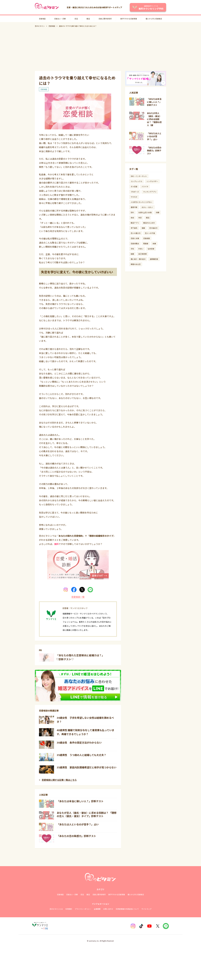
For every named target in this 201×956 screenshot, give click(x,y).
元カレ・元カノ (147, 207)
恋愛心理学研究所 (105, 18)
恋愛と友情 (135, 238)
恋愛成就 (146, 238)
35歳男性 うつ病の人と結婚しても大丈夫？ (81, 755)
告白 (132, 217)
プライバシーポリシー (83, 909)
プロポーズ (135, 191)
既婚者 (145, 243)
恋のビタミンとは (56, 909)
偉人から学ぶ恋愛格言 (154, 18)
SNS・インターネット (139, 176)
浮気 (132, 248)
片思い (140, 248)
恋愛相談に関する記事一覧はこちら (59, 779)
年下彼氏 (134, 228)
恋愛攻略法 (135, 243)
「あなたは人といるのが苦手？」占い (78, 824)
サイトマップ (146, 909)
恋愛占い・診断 (60, 18)
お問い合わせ (108, 909)
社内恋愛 (151, 248)
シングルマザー (152, 181)
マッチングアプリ (149, 191)
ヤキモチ (134, 197)
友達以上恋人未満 (145, 212)
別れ (132, 212)
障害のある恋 (136, 264)
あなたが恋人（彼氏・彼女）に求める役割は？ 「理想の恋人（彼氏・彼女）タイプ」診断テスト (86, 814)
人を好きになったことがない (141, 202)
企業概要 (97, 909)
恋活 (76, 18)
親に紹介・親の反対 (138, 259)
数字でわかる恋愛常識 (128, 18)
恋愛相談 (42, 18)
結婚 (132, 254)
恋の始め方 (153, 228)
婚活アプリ (135, 223)
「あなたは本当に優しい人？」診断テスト (80, 801)
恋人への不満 (150, 233)
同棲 (157, 212)
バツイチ (145, 186)
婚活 (88, 18)
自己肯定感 (142, 254)
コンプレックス (136, 181)
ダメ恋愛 (134, 186)
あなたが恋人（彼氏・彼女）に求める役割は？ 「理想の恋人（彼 (154, 119)
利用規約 (68, 909)
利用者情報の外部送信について (127, 909)
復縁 (143, 228)
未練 (154, 243)
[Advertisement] (100, 49)
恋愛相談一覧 (78, 597)
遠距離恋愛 (154, 259)
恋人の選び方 (136, 233)
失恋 (140, 217)
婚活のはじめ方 (149, 223)
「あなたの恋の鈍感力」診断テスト (76, 836)
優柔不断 (134, 207)
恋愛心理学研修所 (99, 894)
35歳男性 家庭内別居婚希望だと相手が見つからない (86, 767)
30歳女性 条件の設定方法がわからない (79, 742)
